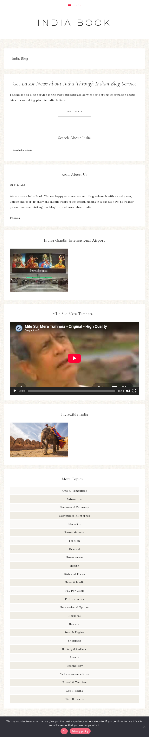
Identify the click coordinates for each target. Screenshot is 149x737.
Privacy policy (80, 731)
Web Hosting (75, 690)
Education (74, 524)
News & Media (74, 582)
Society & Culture (74, 649)
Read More (74, 111)
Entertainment (74, 532)
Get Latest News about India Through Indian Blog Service (75, 83)
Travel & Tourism (74, 682)
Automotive (75, 499)
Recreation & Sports (74, 607)
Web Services (74, 699)
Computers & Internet (74, 515)
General (74, 549)
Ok (64, 731)
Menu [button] (77, 4)
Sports (74, 657)
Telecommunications (74, 674)
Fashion (74, 540)
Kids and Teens (74, 574)
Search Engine (75, 632)
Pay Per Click (74, 590)
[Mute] (128, 391)
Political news (74, 599)
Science (74, 624)
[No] (144, 727)
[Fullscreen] (134, 391)
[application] (74, 358)
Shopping (74, 640)
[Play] (15, 391)
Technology (74, 665)
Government (74, 557)
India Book (74, 22)
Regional (74, 615)
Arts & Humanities (74, 490)
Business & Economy (74, 507)
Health (74, 565)
